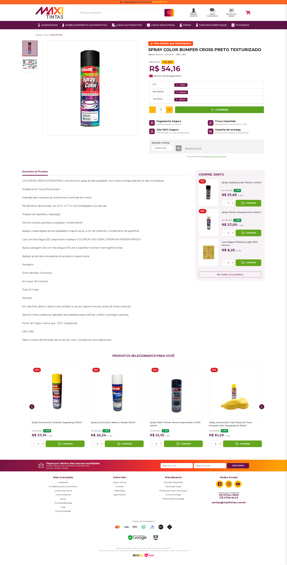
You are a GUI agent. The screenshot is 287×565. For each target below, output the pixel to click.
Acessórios (63, 482)
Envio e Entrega (173, 495)
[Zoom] (29, 48)
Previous (31, 406)
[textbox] (125, 12)
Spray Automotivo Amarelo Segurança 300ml (57, 422)
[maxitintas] (39, 35)
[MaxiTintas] (49, 13)
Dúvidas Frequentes (173, 482)
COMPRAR (251, 203)
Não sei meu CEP (193, 148)
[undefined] (90, 88)
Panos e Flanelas (63, 511)
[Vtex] (149, 555)
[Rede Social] (219, 484)
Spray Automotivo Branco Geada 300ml (113, 422)
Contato (120, 486)
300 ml (182, 99)
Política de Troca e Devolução (173, 491)
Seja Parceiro (120, 495)
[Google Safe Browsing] (137, 538)
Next (261, 406)
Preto (182, 85)
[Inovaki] (138, 555)
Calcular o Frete (160, 142)
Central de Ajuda (173, 486)
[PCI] (155, 538)
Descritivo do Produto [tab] (35, 171)
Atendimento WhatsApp (215, 156)
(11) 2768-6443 (229, 497)
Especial (182, 92)
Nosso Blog (119, 491)
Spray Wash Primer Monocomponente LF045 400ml (175, 424)
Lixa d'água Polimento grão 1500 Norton (240, 243)
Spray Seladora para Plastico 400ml (241, 182)
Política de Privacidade (173, 499)
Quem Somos (119, 482)
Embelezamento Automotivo (63, 486)
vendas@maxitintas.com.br (229, 502)
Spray (63, 499)
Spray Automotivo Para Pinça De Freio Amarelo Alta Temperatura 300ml (230, 424)
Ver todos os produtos (230, 274)
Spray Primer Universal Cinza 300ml (241, 212)
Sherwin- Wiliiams (164, 54)
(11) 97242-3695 (229, 495)
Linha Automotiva (63, 491)
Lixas (63, 507)
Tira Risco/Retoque (63, 503)
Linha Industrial (63, 495)
